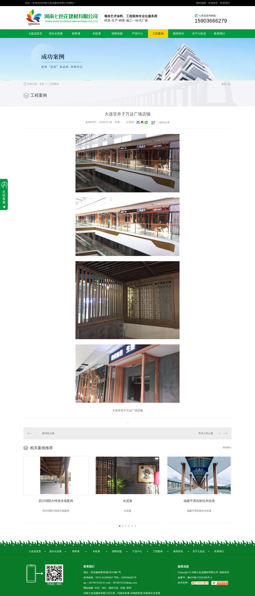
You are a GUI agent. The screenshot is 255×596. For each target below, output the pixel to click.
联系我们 (225, 3)
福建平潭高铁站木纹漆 (199, 501)
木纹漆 (96, 33)
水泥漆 (127, 501)
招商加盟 (117, 33)
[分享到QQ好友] (142, 122)
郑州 (128, 587)
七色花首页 (35, 33)
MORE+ (227, 447)
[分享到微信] (146, 122)
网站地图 (201, 3)
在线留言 (213, 3)
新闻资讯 (178, 33)
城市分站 (113, 587)
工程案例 (158, 33)
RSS (97, 587)
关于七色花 (199, 33)
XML (104, 587)
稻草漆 (76, 33)
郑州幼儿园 (48, 433)
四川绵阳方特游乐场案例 (56, 501)
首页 (41, 83)
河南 (122, 587)
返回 (224, 83)
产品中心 (137, 33)
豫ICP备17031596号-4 (200, 577)
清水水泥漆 (56, 33)
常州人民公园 (205, 433)
